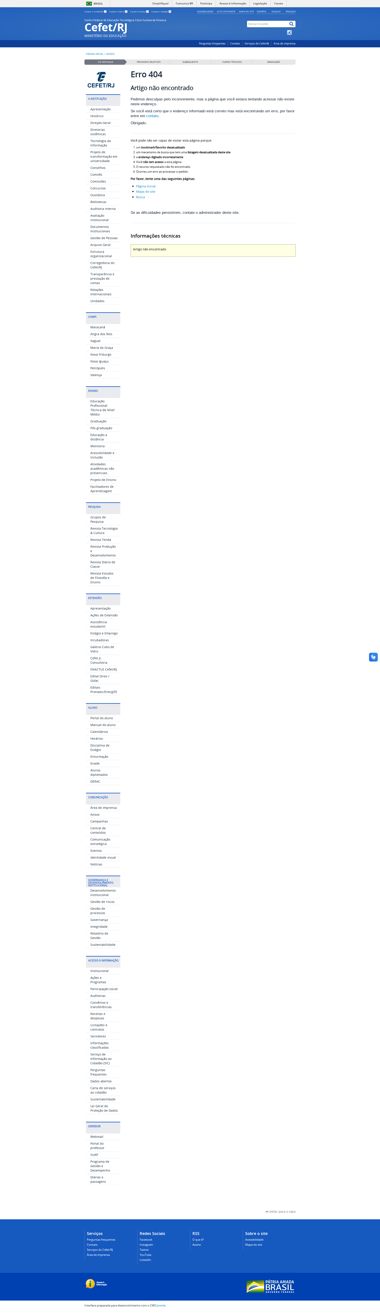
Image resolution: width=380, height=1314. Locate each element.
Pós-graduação (101, 428)
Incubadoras (99, 640)
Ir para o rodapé (161, 11)
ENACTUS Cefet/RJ (103, 669)
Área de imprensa (285, 43)
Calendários (99, 732)
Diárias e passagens (98, 1179)
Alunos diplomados (99, 772)
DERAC (95, 781)
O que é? (198, 1240)
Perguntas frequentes (212, 43)
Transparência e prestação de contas (102, 278)
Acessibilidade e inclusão (102, 455)
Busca (140, 197)
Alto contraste (226, 11)
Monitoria (97, 446)
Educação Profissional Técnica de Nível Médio (102, 407)
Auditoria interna (103, 209)
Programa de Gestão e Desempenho (100, 1165)
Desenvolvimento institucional (103, 892)
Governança (99, 920)
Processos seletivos (149, 62)
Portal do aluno (101, 718)
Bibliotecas (98, 202)
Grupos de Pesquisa (98, 519)
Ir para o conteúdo (95, 11)
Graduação (98, 421)
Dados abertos (101, 1081)
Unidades (97, 301)
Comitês (96, 174)
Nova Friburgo (100, 354)
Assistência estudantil (98, 624)
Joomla (161, 1305)
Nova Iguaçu (99, 361)
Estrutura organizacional (101, 253)
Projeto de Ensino (103, 480)
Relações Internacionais (100, 292)
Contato (235, 43)
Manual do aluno (102, 725)
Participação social (104, 989)
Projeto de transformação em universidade (103, 156)
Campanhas (99, 821)
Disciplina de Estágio (100, 747)
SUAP (94, 1155)
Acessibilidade (205, 11)
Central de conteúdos (98, 830)
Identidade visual (103, 857)
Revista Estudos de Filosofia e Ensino (101, 577)
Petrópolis (97, 368)
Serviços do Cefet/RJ (257, 43)
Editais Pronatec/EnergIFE (103, 689)
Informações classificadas (99, 1045)
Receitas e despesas (97, 1016)
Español (262, 11)
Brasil (98, 4)
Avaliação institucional (99, 217)
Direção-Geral (100, 123)
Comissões (98, 181)
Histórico (96, 116)
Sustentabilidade (102, 945)
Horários (96, 738)
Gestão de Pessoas (104, 238)
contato (152, 116)
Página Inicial (146, 186)
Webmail (96, 1137)
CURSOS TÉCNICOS (232, 62)
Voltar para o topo (282, 1211)
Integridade (99, 926)
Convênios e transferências (101, 1004)
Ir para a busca (139, 11)
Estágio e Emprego (104, 633)
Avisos (95, 814)
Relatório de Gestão (99, 935)
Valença (96, 375)
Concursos (98, 188)
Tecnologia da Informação (100, 143)
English (276, 11)
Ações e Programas (98, 980)
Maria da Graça (101, 348)
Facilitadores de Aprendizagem (102, 488)
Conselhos (98, 168)
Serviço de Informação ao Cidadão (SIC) (100, 1058)
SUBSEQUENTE (190, 62)
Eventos (96, 850)
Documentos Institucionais (100, 229)
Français (291, 11)
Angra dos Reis (101, 334)
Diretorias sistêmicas (98, 132)
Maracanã (97, 327)
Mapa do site (246, 11)
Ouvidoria (97, 195)
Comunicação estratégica (100, 841)
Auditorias (98, 996)
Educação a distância (98, 437)
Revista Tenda (100, 540)
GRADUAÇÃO (273, 62)
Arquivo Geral (100, 245)
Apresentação (100, 109)
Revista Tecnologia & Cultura (104, 530)
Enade (95, 763)
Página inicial (95, 53)
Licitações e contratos (98, 1027)
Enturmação (99, 756)
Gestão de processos (97, 910)
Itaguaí (95, 341)
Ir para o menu (118, 11)
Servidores (98, 1036)
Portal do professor (97, 1145)
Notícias (96, 864)
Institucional (99, 971)
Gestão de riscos (102, 902)
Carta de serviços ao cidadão (103, 1090)
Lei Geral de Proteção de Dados (104, 1108)
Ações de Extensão (104, 615)
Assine (196, 1245)
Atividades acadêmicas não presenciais (102, 468)
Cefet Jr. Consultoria (98, 660)
